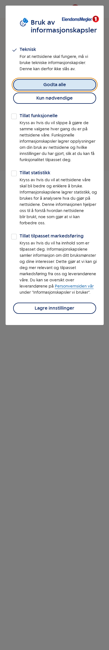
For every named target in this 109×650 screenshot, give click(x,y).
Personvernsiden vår (74, 286)
